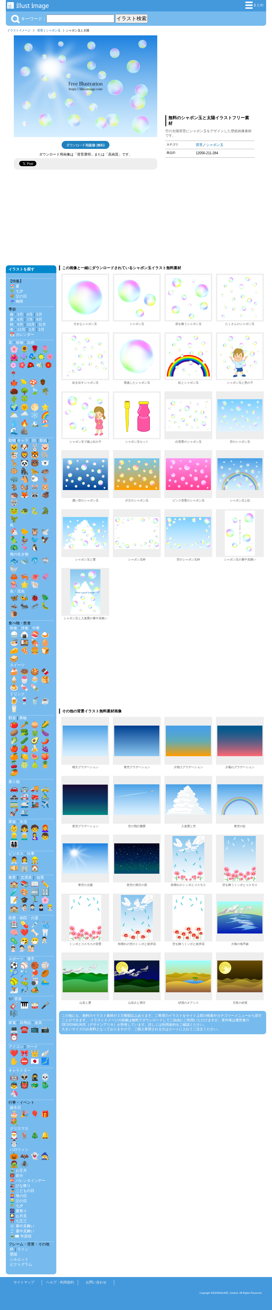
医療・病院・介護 (23, 918)
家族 (12, 821)
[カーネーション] (13, 366)
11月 (42, 324)
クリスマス (19, 1128)
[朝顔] (32, 358)
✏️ (45, 884)
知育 (40, 877)
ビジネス (15, 853)
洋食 (24, 628)
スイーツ (17, 665)
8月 (39, 319)
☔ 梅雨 (16, 301)
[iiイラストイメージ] (28, 7)
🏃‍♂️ (35, 900)
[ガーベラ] (48, 366)
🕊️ (45, 531)
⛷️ (14, 989)
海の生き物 (19, 554)
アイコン (15, 1046)
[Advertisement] (209, 72)
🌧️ (24, 415)
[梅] (22, 366)
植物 (19, 342)
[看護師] (13, 950)
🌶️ (45, 740)
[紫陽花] (23, 358)
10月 (31, 324)
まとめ (258, 5)
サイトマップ (24, 1282)
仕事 (31, 853)
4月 (30, 314)
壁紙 (13, 1254)
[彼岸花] (13, 375)
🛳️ (24, 812)
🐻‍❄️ (45, 463)
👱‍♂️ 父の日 (18, 1201)
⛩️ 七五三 (18, 1221)
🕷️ (24, 1164)
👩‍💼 (24, 860)
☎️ (24, 1029)
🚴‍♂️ (45, 796)
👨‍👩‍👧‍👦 (14, 844)
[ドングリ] (42, 383)
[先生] (23, 909)
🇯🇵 (35, 1061)
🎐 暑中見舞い (22, 1231)
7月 (30, 319)
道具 (38, 1022)
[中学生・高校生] (41, 909)
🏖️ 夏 (14, 286)
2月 (41, 329)
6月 (20, 319)
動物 (12, 440)
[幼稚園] (49, 909)
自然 (31, 342)
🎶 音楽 (15, 999)
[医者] (44, 941)
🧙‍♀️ (45, 1156)
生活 (23, 821)
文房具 (26, 877)
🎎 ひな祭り (20, 1185)
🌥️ (14, 415)
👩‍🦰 (45, 828)
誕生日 (15, 1107)
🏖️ (45, 423)
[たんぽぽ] (41, 358)
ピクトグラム (21, 1264)
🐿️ (24, 487)
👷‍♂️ (35, 860)
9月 (20, 324)
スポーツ (15, 959)
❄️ (35, 415)
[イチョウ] (23, 383)
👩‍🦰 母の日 (18, 1196)
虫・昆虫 (17, 591)
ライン (22, 1249)
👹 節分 (16, 1175)
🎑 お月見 (18, 1216)
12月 (21, 329)
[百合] (39, 366)
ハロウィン (19, 1149)
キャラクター (19, 1070)
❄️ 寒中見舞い (22, 1226)
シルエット (19, 1259)
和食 (13, 628)
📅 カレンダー (22, 334)
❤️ (24, 932)
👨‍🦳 (24, 836)
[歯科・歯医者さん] (22, 950)
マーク (32, 1046)
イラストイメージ (19, 30)
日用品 (25, 1022)
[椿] (30, 366)
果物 (23, 718)
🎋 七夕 (16, 291)
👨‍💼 (14, 860)
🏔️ (35, 423)
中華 (36, 628)
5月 (39, 314)
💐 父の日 (18, 296)
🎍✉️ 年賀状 (21, 1236)
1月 (32, 329)
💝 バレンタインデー (27, 1180)
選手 (31, 959)
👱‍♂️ (14, 836)
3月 (20, 314)
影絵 (43, 440)
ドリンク (17, 694)
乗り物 (14, 782)
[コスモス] (49, 358)
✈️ (45, 804)
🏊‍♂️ (45, 981)
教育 (12, 877)
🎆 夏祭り (18, 1211)
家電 (12, 1022)
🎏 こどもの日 (22, 1190)
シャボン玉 (53, 30)
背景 (40, 30)
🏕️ (35, 989)
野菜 (12, 718)
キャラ (22, 440)
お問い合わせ (96, 1282)
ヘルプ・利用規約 (60, 1282)
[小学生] (32, 909)
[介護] (30, 950)
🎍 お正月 (18, 1170)
